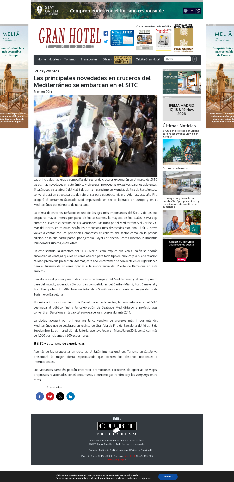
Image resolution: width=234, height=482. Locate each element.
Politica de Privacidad (140, 450)
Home (42, 59)
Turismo (70, 59)
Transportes (89, 59)
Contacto (93, 450)
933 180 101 (130, 456)
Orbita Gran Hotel (148, 59)
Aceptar (168, 476)
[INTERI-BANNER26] (181, 110)
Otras (106, 59)
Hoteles (54, 59)
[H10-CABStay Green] (117, 11)
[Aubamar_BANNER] (181, 83)
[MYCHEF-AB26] (181, 251)
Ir (194, 59)
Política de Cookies (108, 450)
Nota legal (123, 450)
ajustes (146, 478)
